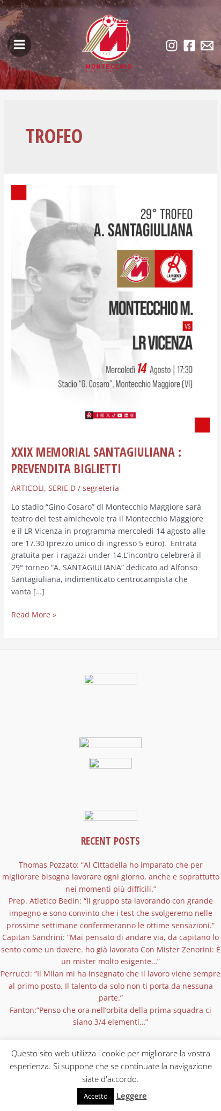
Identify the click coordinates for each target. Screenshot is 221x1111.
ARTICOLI (27, 488)
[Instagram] (171, 45)
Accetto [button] (96, 1096)
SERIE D (62, 488)
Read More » (33, 614)
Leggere (131, 1095)
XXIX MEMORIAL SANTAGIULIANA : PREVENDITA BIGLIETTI (96, 460)
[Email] (207, 45)
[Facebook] (189, 45)
